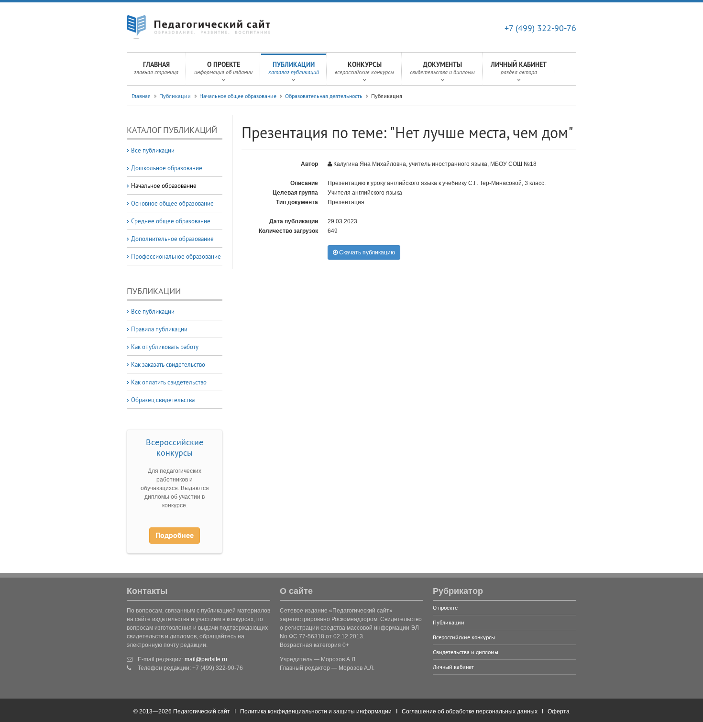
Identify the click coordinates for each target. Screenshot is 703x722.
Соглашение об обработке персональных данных (470, 711)
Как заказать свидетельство (168, 364)
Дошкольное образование (166, 168)
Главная (156, 68)
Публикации (293, 68)
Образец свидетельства (163, 400)
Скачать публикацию (366, 252)
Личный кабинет (519, 68)
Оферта (559, 711)
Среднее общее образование (170, 221)
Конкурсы (364, 68)
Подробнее (174, 535)
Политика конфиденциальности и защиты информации (316, 711)
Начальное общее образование (237, 95)
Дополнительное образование (172, 238)
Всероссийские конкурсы (174, 447)
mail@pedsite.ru (206, 659)
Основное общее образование (172, 203)
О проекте (223, 68)
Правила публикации (159, 329)
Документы (442, 68)
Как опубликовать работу (164, 346)
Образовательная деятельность (323, 95)
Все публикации (153, 150)
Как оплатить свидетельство (169, 382)
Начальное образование (164, 185)
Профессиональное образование (176, 256)
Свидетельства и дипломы (465, 652)
